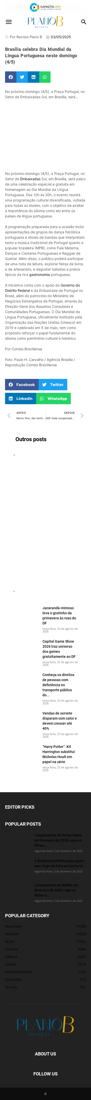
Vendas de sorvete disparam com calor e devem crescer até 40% (59, 721)
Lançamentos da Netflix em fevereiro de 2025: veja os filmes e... (56, 890)
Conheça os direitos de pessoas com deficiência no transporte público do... (58, 684)
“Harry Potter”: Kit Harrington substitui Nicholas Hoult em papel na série (58, 754)
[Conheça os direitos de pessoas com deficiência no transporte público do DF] (25, 681)
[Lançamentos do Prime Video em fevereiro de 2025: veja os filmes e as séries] (17, 841)
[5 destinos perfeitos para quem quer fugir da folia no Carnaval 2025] (17, 867)
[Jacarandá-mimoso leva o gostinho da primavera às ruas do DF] (25, 614)
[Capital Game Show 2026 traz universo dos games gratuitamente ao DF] (25, 648)
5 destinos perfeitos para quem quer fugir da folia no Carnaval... (60, 863)
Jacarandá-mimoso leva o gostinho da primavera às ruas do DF (59, 615)
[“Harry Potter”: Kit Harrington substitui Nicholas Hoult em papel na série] (25, 753)
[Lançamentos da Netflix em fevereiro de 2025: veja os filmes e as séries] (17, 891)
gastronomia (39, 274)
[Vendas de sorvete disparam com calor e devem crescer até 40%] (25, 719)
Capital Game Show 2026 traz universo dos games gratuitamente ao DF (59, 649)
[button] (9, 22)
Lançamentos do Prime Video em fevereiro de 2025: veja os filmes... (58, 840)
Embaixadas (30, 179)
